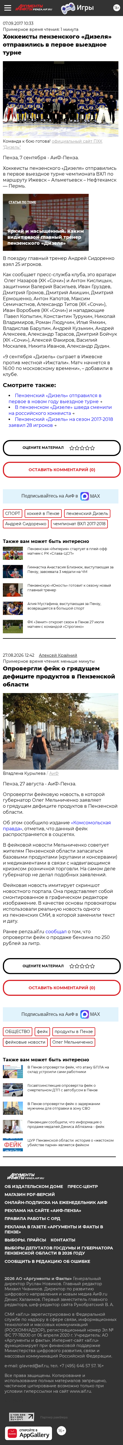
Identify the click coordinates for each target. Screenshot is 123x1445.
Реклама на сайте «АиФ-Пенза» (43, 1210)
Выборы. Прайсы (25, 1240)
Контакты (63, 1240)
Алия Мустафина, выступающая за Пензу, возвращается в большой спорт (64, 606)
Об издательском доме (34, 1186)
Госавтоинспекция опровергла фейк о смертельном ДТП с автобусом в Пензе (62, 1087)
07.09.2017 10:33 (18, 23)
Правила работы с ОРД (32, 1218)
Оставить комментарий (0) (62, 469)
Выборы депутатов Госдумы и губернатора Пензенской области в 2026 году (59, 1250)
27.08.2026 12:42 (18, 655)
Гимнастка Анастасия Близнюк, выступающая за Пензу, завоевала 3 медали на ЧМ (70, 569)
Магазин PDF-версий (30, 1194)
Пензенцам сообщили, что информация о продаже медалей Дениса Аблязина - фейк (65, 1124)
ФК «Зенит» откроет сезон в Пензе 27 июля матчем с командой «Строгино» (65, 624)
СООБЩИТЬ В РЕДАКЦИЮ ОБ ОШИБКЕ (47, 1261)
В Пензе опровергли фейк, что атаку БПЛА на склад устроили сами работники (68, 1069)
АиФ (54, 773)
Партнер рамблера (54, 1417)
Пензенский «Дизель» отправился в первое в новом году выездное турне (55, 398)
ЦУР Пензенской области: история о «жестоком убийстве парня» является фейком (70, 1142)
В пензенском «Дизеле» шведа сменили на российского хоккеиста (60, 410)
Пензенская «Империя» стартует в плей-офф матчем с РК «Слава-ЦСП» (67, 551)
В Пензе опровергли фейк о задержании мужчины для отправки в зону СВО (63, 1106)
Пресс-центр (83, 1186)
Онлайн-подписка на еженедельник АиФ (56, 1202)
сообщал (56, 931)
